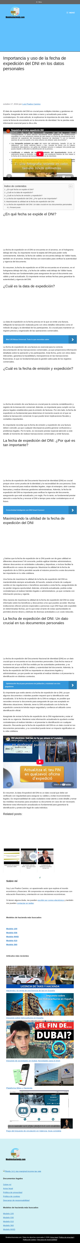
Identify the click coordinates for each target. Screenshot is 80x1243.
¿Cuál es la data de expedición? (19, 192)
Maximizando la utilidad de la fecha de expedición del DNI (30, 202)
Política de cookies (11, 1196)
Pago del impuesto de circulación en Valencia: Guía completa (33, 1131)
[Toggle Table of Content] (69, 186)
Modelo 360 (11, 944)
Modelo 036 (11, 933)
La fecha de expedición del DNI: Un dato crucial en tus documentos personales (39, 204)
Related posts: (15, 207)
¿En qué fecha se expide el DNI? (20, 189)
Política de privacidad (12, 1192)
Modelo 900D (12, 937)
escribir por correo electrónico (51, 900)
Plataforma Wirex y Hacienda (19, 1088)
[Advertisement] (40, 36)
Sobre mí (7, 1184)
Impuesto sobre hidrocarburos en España (24, 1018)
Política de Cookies (29, 1240)
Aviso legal (8, 1188)
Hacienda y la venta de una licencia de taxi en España (30, 990)
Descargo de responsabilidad (16, 1200)
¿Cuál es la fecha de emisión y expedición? (24, 195)
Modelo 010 (11, 941)
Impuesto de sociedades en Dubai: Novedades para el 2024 (33, 1061)
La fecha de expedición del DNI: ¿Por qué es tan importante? (31, 199)
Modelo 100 (11, 929)
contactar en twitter (25, 903)
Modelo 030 (8, 1217)
